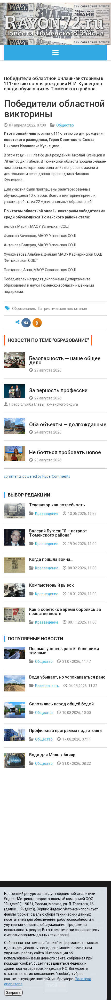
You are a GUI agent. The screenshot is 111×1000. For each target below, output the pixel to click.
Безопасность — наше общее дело (64, 360)
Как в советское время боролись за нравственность (65, 611)
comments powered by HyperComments (37, 476)
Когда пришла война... (51, 559)
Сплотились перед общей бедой (61, 704)
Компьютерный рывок (51, 585)
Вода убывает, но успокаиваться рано (67, 677)
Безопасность (47, 686)
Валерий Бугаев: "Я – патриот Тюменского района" (58, 533)
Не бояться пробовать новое (65, 452)
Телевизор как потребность (57, 504)
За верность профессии (58, 390)
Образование (23, 308)
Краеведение (46, 513)
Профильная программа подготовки (65, 730)
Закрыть (13, 992)
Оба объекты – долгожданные (67, 424)
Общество (65, 125)
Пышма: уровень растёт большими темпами (64, 650)
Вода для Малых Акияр (52, 754)
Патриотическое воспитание (62, 308)
